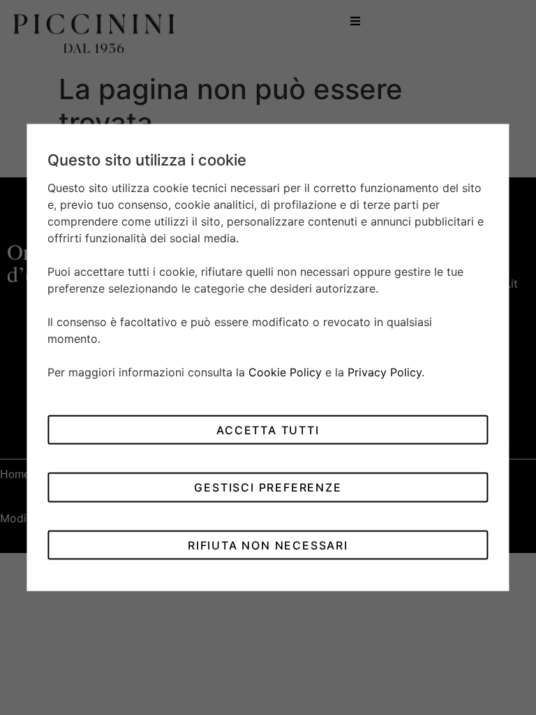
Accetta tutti (267, 429)
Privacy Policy (385, 372)
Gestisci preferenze (267, 487)
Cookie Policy (285, 372)
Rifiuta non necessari (268, 545)
